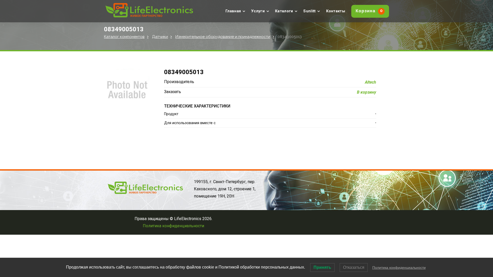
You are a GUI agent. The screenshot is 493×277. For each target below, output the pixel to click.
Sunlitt (309, 11)
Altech (370, 82)
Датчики (160, 36)
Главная (233, 11)
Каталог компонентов (124, 36)
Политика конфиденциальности (173, 225)
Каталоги (284, 11)
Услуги (258, 11)
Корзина (369, 10)
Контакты (335, 11)
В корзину (366, 92)
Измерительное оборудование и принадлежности (222, 36)
